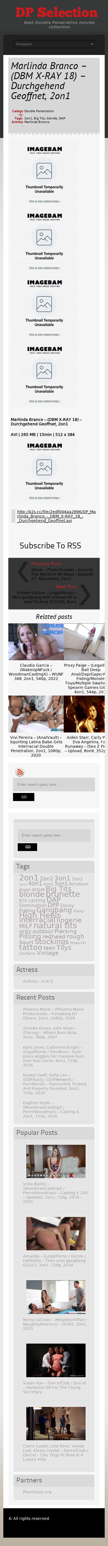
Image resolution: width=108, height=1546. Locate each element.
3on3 (23, 884)
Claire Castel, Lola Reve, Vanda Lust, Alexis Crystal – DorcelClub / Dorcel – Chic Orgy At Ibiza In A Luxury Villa (55, 1453)
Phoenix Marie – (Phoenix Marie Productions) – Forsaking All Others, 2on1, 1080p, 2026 (53, 1013)
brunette (63, 894)
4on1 (35, 883)
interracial (37, 920)
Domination (33, 905)
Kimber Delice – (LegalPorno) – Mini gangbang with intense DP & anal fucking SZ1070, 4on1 (44, 597)
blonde (52, 118)
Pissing (30, 936)
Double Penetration (39, 111)
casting (36, 900)
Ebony (67, 905)
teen (49, 948)
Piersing (66, 931)
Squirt (26, 942)
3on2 (77, 879)
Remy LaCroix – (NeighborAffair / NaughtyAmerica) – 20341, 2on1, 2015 (55, 1324)
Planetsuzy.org (37, 1492)
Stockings (52, 941)
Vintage (47, 953)
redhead (53, 936)
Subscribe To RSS (50, 546)
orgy (25, 931)
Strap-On (78, 943)
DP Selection (57, 13)
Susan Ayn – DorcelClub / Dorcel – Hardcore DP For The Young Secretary (54, 1387)
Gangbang (54, 910)
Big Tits (39, 118)
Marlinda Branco (37, 122)
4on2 (48, 884)
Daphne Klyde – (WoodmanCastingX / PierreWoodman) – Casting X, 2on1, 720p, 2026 (51, 1109)
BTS (23, 900)
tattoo (30, 947)
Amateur (78, 884)
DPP (53, 905)
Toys (63, 947)
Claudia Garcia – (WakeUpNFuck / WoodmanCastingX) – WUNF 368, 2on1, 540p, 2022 (36, 672)
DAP (62, 118)
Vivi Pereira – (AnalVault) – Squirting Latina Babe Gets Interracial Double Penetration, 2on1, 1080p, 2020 (36, 746)
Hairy (78, 911)
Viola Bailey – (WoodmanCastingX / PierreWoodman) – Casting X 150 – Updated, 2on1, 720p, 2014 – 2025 (55, 1193)
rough (75, 936)
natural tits (55, 925)
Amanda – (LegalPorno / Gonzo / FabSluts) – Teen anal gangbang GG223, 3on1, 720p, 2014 (54, 1260)
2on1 (28, 118)
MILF (25, 926)
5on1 (61, 883)
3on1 (62, 878)
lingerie (69, 920)
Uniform (27, 953)
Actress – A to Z (38, 981)
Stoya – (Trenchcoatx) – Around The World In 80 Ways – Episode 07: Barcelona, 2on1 (62, 574)
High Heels (40, 915)
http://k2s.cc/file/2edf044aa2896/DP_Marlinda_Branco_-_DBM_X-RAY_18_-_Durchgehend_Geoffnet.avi (56, 516)
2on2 (46, 878)
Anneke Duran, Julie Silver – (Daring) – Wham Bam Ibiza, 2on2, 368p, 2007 (50, 1032)
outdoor (43, 931)
